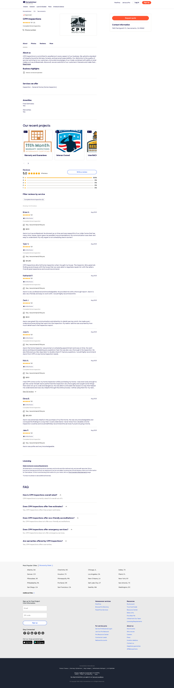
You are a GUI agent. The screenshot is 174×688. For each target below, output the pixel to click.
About (25, 43)
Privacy (76, 673)
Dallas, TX (122, 570)
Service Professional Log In (103, 629)
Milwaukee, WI (32, 579)
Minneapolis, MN (64, 579)
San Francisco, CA (64, 587)
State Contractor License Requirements (35, 466)
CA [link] (34, 11)
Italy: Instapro (87, 668)
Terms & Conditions (98, 677)
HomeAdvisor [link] (27, 11)
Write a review (82, 172)
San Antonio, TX (124, 583)
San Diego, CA (32, 587)
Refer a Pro (130, 613)
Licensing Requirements (134, 621)
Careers (129, 634)
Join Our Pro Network (102, 631)
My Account (130, 604)
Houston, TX (62, 574)
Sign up (35, 623)
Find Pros (98, 604)
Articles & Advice (58, 7)
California (81, 673)
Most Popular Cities (30, 565)
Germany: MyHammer (76, 668)
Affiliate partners (132, 649)
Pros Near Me (131, 615)
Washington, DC (124, 587)
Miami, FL (122, 574)
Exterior (32, 7)
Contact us (130, 643)
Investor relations (132, 640)
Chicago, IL (92, 570)
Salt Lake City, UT (94, 583)
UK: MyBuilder (111, 668)
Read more (27, 64)
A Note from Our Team (134, 618)
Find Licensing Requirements (78, 472)
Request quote (130, 18)
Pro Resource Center (102, 634)
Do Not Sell (88, 673)
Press (128, 637)
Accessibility (96, 673)
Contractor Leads (101, 637)
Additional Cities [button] (28, 593)
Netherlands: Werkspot (99, 668)
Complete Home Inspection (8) (34, 199)
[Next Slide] (28, 163)
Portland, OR (62, 583)
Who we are (130, 631)
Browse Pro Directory (102, 607)
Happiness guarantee (133, 646)
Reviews (43, 43)
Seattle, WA (92, 587)
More (49, 7)
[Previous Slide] (24, 163)
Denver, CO (31, 574)
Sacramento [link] (42, 11)
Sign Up (146, 2)
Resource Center (132, 610)
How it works (131, 629)
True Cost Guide (132, 607)
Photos (33, 43)
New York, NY (123, 579)
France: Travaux (63, 668)
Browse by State (45, 565)
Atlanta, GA (31, 570)
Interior (25, 7)
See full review (28, 392)
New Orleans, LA (94, 579)
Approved (28, 15)
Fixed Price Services (101, 610)
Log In (137, 2)
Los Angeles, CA (94, 574)
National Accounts (101, 640)
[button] (37, 144)
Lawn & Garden (41, 7)
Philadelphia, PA (33, 583)
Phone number (30, 30)
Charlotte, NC (63, 570)
